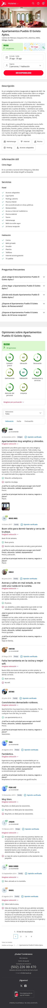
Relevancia (9, 421)
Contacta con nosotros (23, 964)
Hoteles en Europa (7, 945)
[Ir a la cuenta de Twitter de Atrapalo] (21, 987)
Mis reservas (23, 958)
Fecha (19, 421)
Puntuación (29, 421)
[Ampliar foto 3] (23, 17)
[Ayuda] (38, 3)
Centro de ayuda (23, 961)
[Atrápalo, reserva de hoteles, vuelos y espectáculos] (3, 3)
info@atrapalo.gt (25, 973)
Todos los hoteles (7, 942)
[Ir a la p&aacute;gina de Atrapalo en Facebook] (25, 987)
